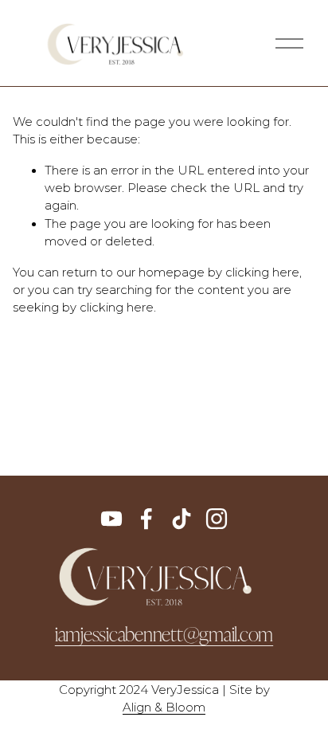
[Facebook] (146, 519)
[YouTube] (111, 519)
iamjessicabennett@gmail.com (164, 633)
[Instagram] (216, 519)
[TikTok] (181, 519)
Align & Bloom (164, 707)
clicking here (262, 272)
